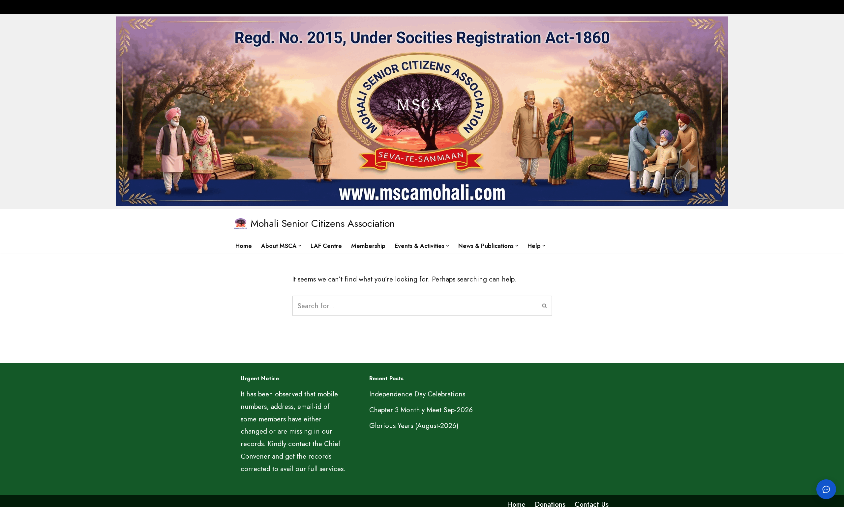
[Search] (544, 306)
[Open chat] (826, 489)
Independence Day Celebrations (417, 394)
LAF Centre (326, 246)
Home (243, 246)
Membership (368, 246)
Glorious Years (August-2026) (414, 426)
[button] (299, 245)
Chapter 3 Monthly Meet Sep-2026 (421, 410)
